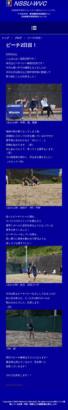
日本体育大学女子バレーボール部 (34, 3)
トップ (5, 38)
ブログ (18, 38)
